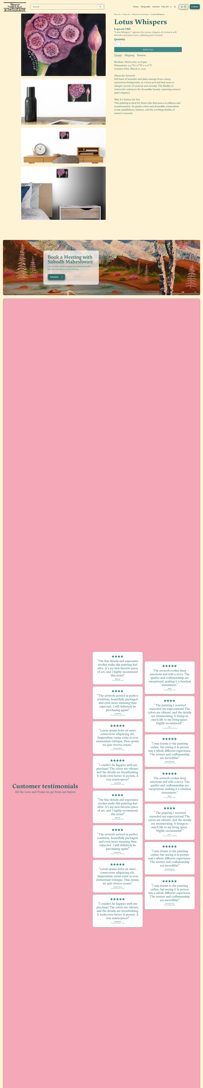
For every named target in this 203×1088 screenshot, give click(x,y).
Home (136, 6)
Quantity (119, 39)
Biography (145, 6)
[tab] (118, 55)
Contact (194, 6)
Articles (156, 6)
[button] (166, 7)
